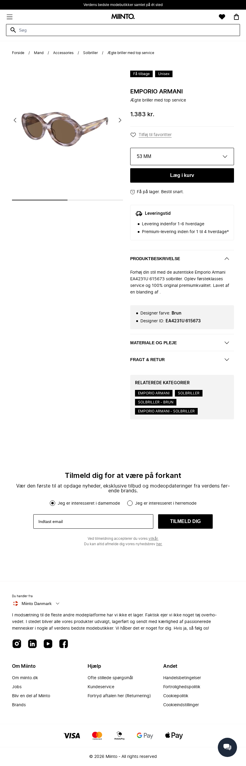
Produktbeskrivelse (155, 258)
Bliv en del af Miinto (31, 696)
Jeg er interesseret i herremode (165, 503)
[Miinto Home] (123, 17)
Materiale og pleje (153, 342)
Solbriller (90, 53)
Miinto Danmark (37, 603)
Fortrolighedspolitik (181, 687)
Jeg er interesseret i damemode (89, 503)
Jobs (17, 687)
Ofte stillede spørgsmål (110, 678)
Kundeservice (101, 687)
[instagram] (17, 644)
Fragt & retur (147, 359)
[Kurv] (236, 17)
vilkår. (153, 538)
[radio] (52, 503)
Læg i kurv (182, 175)
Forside (18, 53)
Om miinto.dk (25, 678)
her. (159, 544)
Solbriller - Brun (155, 402)
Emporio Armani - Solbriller (166, 411)
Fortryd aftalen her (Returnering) (119, 696)
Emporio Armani (156, 92)
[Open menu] (9, 17)
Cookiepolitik (175, 696)
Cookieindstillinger (181, 705)
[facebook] (63, 644)
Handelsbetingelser (182, 678)
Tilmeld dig (185, 521)
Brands (19, 705)
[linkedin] (32, 644)
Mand (39, 53)
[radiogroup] (123, 503)
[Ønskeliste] (222, 17)
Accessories (63, 53)
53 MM (144, 156)
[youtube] (48, 644)
